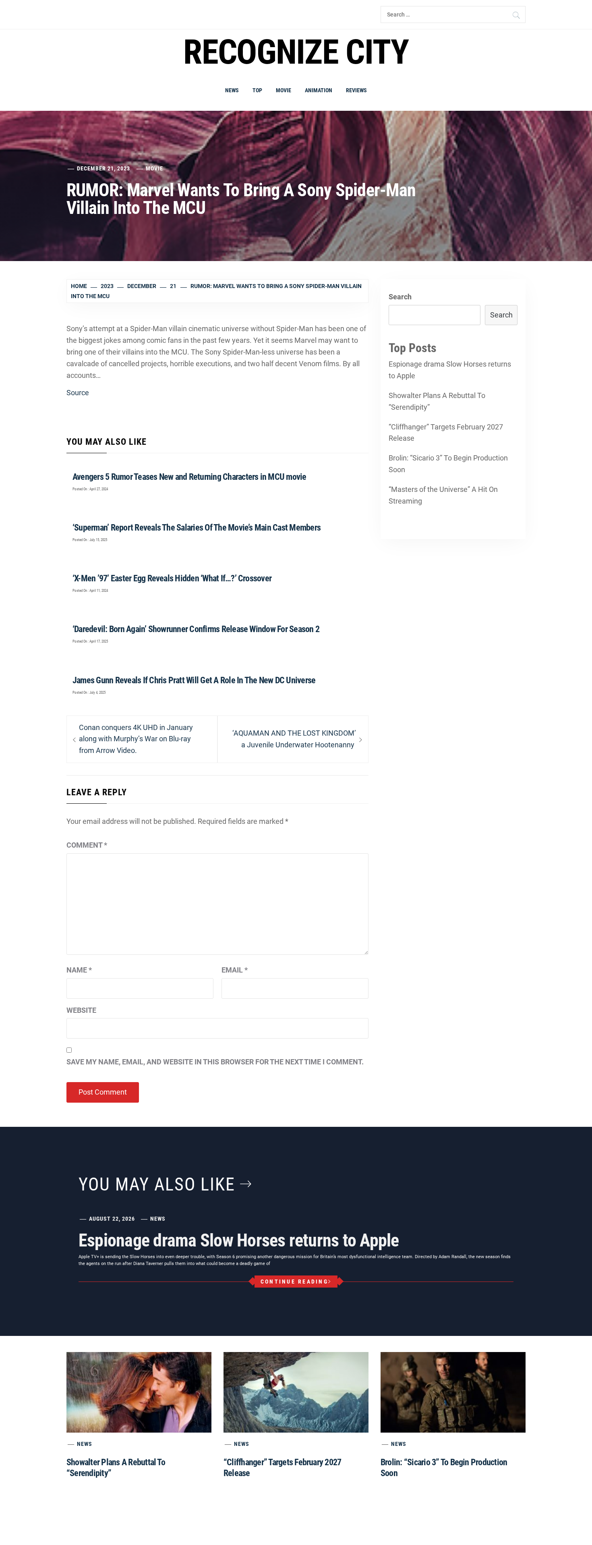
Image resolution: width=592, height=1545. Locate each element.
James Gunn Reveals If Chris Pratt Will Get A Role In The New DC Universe (193, 680)
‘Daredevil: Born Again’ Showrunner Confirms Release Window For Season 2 (195, 629)
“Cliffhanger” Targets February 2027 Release (446, 433)
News (232, 90)
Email (234, 970)
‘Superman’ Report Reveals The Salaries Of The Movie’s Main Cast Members (196, 528)
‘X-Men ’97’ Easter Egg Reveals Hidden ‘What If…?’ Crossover (171, 578)
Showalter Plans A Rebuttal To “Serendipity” (437, 401)
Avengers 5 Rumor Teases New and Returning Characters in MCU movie (189, 477)
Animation (318, 90)
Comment (86, 845)
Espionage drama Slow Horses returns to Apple (450, 370)
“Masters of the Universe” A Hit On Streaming (443, 495)
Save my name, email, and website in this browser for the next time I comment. (215, 1062)
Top (257, 90)
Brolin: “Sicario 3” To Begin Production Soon (448, 464)
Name (79, 970)
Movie (283, 90)
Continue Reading (294, 1281)
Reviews (356, 90)
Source (77, 392)
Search (400, 296)
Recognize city (295, 52)
